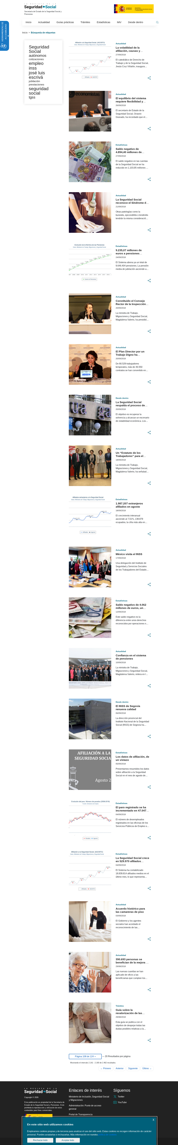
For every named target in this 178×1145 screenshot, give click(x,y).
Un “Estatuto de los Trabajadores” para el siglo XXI (129, 456)
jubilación (34, 81)
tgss (32, 97)
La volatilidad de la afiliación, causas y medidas (128, 51)
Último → (147, 1068)
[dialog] (89, 1131)
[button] (149, 78)
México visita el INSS (129, 554)
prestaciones (36, 84)
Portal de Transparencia (80, 1114)
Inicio (25, 32)
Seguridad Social (39, 49)
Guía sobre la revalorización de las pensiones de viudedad (131, 1013)
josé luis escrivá (37, 75)
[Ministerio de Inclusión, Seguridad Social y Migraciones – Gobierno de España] (134, 8)
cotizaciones (36, 59)
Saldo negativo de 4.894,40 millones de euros (129, 152)
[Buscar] (157, 22)
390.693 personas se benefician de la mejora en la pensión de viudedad (132, 962)
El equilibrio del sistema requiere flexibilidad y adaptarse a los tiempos (131, 101)
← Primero (105, 1068)
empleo (36, 63)
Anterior (119, 1068)
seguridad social (39, 91)
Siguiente (133, 1068)
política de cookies (107, 1134)
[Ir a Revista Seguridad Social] (44, 6)
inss (33, 68)
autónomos (37, 55)
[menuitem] (28, 22)
